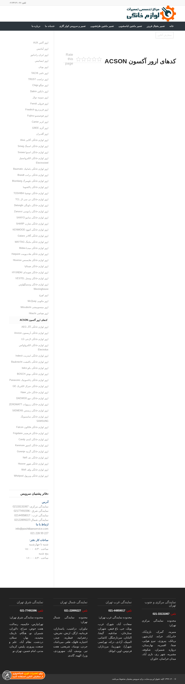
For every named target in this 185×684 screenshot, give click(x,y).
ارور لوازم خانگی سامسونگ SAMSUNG (34, 419)
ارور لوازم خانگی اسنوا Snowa (33, 152)
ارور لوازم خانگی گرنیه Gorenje (32, 451)
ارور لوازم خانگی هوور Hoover (33, 463)
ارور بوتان (43, 67)
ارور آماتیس (42, 48)
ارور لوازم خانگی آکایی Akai (34, 140)
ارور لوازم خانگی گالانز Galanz (33, 235)
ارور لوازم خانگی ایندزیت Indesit (32, 355)
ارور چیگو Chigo (40, 85)
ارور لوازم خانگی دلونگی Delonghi (31, 205)
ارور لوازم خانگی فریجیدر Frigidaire (30, 433)
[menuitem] (171, 26)
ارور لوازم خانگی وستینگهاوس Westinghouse (33, 286)
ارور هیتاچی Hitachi (38, 313)
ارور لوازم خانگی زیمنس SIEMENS (30, 410)
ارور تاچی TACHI (39, 73)
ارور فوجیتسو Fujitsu (37, 115)
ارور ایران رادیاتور (39, 55)
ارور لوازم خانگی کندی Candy (33, 439)
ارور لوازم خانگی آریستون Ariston (31, 333)
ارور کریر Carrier (40, 121)
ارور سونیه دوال (40, 97)
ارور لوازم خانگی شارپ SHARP (32, 223)
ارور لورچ (43, 295)
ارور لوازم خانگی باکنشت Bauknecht (29, 361)
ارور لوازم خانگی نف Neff (35, 457)
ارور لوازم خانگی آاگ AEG (34, 326)
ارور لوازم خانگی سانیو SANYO (32, 217)
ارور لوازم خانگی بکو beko (35, 368)
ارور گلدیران (42, 134)
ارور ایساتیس (41, 61)
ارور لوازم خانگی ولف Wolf (34, 469)
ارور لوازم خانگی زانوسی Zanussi (31, 211)
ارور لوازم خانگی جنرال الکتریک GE (30, 386)
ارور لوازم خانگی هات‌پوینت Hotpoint (30, 254)
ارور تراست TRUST (38, 79)
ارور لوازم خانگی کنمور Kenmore (31, 445)
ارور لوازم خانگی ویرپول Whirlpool (31, 475)
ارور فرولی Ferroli (39, 103)
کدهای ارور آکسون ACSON (33, 320)
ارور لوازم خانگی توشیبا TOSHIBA (31, 193)
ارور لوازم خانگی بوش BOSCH (32, 374)
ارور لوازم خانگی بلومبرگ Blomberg (30, 181)
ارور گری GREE (40, 128)
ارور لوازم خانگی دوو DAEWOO (32, 398)
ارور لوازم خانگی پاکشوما (35, 187)
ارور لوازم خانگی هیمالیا (36, 266)
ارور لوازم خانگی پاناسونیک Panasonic (28, 380)
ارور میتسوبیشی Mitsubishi (34, 307)
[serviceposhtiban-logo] (151, 13)
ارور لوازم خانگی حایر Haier (34, 392)
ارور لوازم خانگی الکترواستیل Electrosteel (33, 160)
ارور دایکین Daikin (39, 91)
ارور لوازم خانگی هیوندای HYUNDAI (30, 272)
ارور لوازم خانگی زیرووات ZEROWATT (28, 404)
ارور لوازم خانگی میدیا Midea (33, 248)
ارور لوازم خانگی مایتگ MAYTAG (31, 242)
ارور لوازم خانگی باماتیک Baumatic (30, 169)
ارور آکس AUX (40, 42)
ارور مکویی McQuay (38, 301)
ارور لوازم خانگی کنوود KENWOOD (30, 229)
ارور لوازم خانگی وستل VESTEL (31, 278)
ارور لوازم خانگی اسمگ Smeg (33, 146)
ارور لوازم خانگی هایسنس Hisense (30, 260)
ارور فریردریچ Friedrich (36, 109)
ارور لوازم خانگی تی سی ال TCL (31, 199)
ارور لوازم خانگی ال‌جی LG (34, 339)
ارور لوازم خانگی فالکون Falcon (32, 427)
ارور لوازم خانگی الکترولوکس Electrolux (33, 347)
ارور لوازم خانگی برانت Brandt (33, 175)
